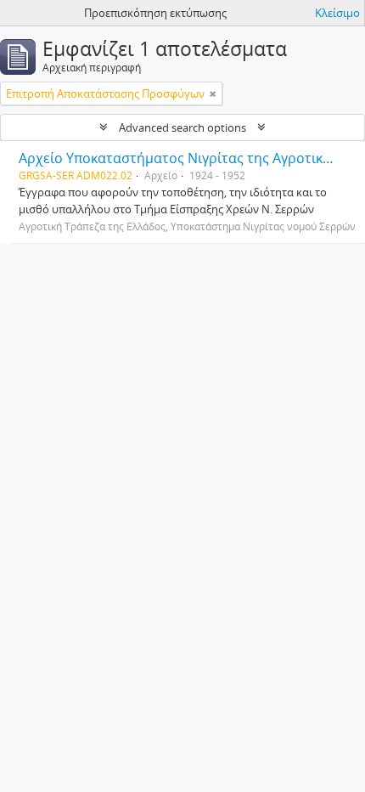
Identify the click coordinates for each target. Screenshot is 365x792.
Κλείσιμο (337, 12)
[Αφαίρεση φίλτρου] (213, 93)
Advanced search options (182, 127)
